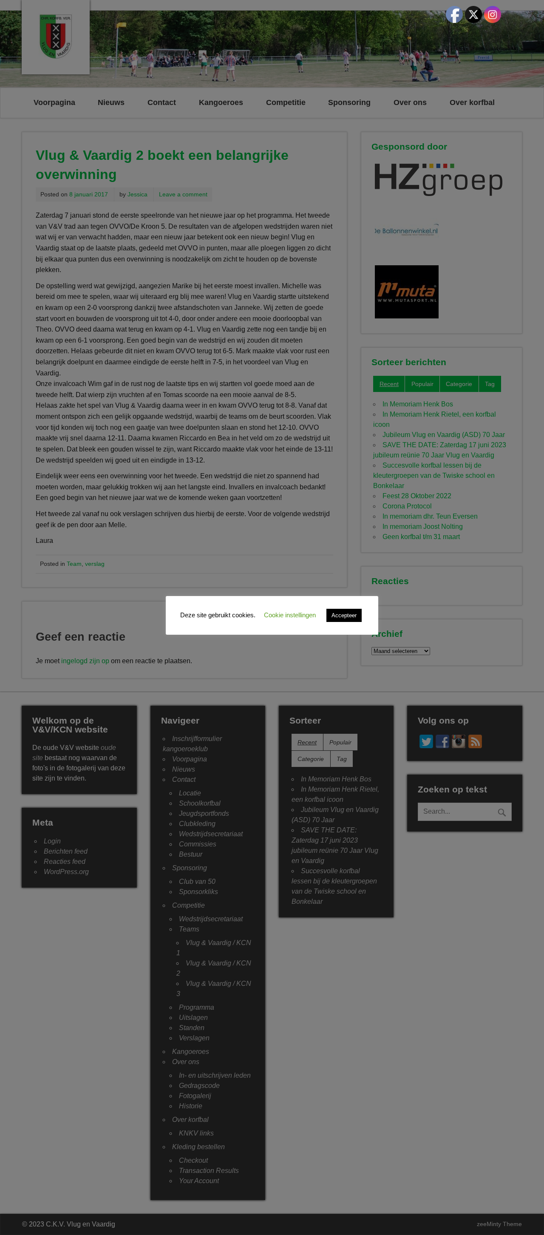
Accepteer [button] (344, 615)
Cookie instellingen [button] (290, 615)
